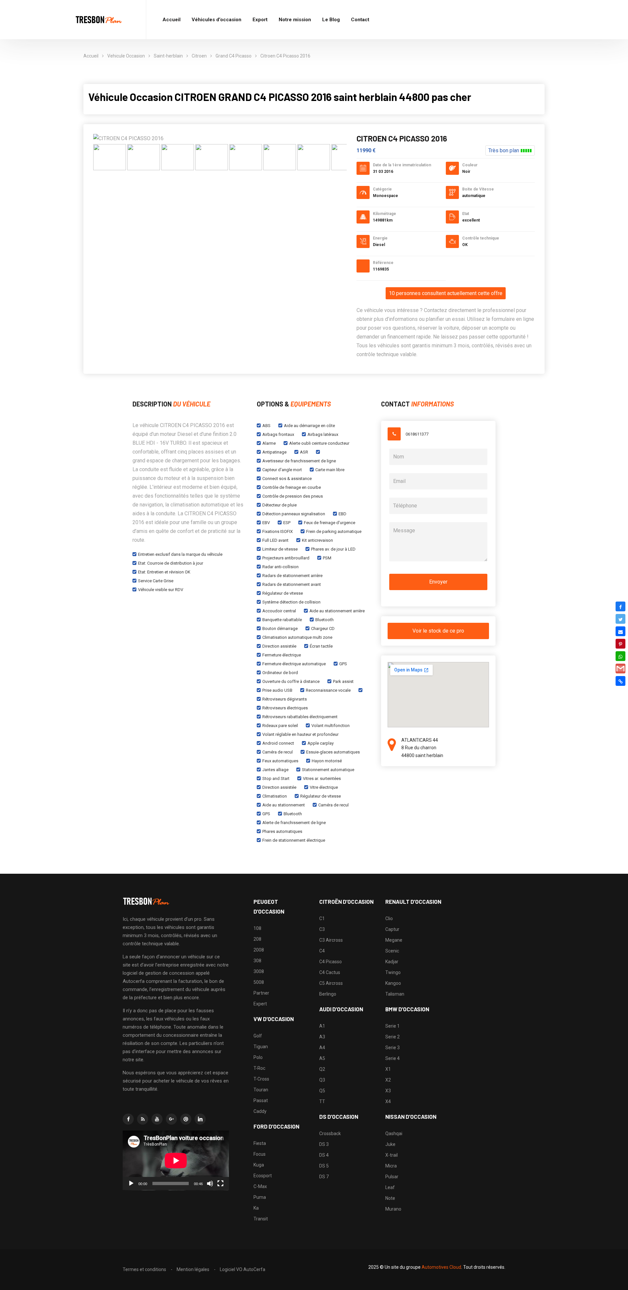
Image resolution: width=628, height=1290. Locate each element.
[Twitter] (620, 619)
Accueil (172, 20)
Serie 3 (392, 1047)
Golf (257, 1035)
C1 (322, 918)
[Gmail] (620, 668)
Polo (258, 1057)
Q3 (322, 1080)
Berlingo (327, 994)
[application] (176, 1160)
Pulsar (391, 1176)
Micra (391, 1165)
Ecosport (262, 1175)
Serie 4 (392, 1058)
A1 (322, 1026)
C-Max (260, 1186)
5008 (258, 982)
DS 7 (324, 1176)
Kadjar (391, 961)
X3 (388, 1090)
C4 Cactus (329, 972)
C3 (322, 929)
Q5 (322, 1090)
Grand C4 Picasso (234, 55)
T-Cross (261, 1079)
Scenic (392, 950)
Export (260, 20)
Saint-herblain (168, 55)
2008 (258, 949)
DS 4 (324, 1155)
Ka (256, 1208)
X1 (388, 1069)
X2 (388, 1080)
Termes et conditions (144, 1269)
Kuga (258, 1164)
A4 (322, 1047)
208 (257, 939)
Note (390, 1198)
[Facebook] (620, 606)
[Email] (620, 631)
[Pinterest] (620, 644)
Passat (260, 1100)
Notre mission (295, 20)
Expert (260, 1003)
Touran (260, 1089)
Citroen (199, 55)
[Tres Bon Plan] (99, 20)
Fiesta (259, 1143)
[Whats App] (620, 656)
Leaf (390, 1187)
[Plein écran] (220, 1183)
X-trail (391, 1155)
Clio (389, 918)
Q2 (322, 1069)
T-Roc (259, 1068)
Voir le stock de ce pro (438, 631)
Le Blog (331, 20)
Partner (261, 993)
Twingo (393, 972)
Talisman (394, 994)
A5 (322, 1058)
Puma (259, 1197)
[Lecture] (131, 1183)
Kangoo (393, 983)
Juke (390, 1144)
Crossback (330, 1133)
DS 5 (324, 1165)
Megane (393, 940)
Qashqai (393, 1133)
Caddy (260, 1111)
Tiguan (260, 1046)
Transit (260, 1218)
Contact (360, 20)
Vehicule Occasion (126, 55)
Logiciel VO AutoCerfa (242, 1269)
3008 (258, 971)
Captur (392, 929)
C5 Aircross (331, 983)
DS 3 (324, 1144)
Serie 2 (392, 1036)
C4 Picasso (330, 961)
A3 (322, 1036)
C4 (322, 950)
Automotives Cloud (441, 1267)
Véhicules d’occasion (216, 20)
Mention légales (193, 1269)
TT (322, 1101)
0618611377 (417, 434)
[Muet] (210, 1183)
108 (257, 928)
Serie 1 (392, 1026)
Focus (259, 1154)
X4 (388, 1101)
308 (257, 960)
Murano (393, 1209)
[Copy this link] (620, 681)
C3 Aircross (331, 940)
